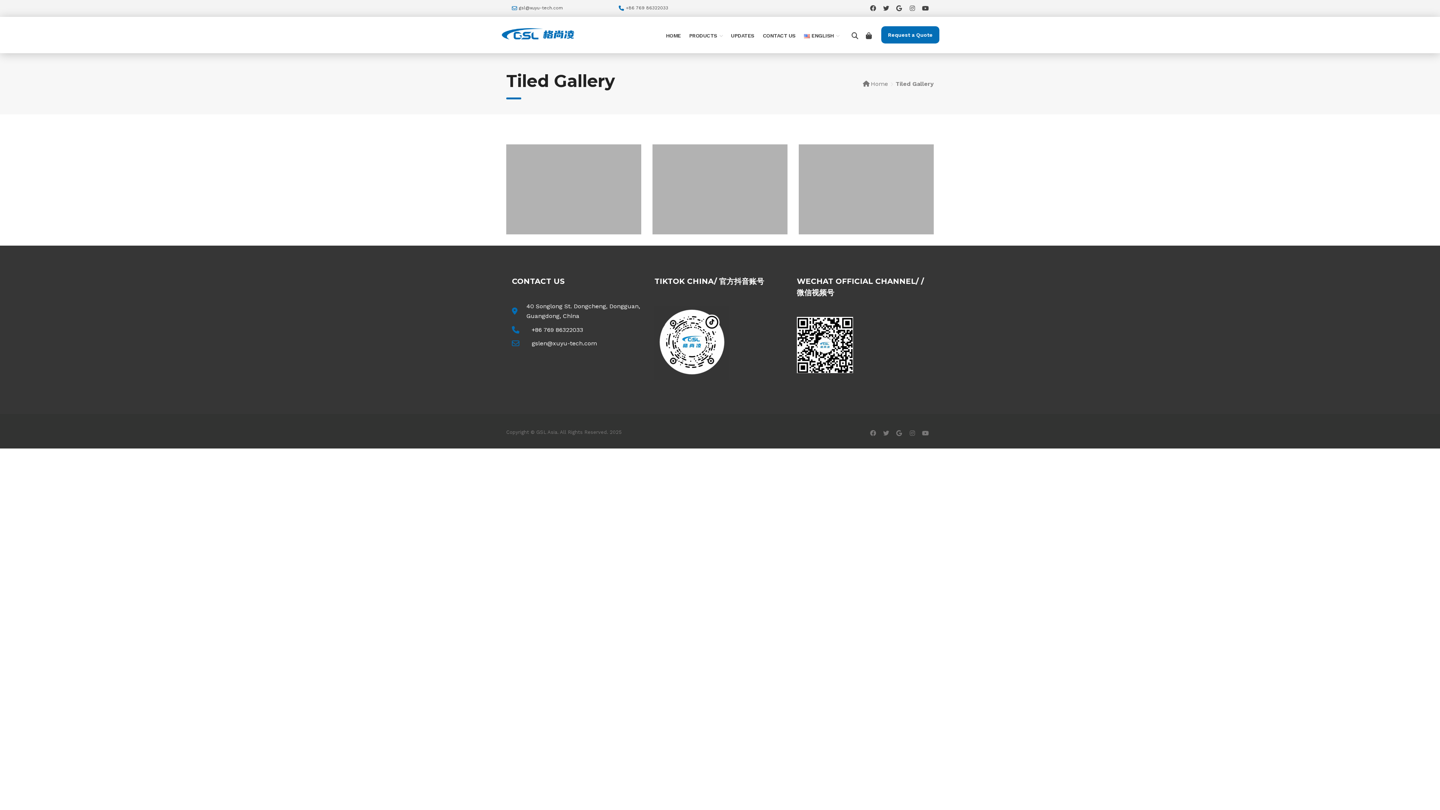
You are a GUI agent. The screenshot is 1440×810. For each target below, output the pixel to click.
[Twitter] (886, 8)
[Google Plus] (899, 8)
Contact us (779, 36)
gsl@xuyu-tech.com (541, 7)
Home (673, 36)
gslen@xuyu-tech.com (564, 343)
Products (703, 36)
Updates (742, 36)
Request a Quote (910, 35)
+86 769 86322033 (557, 329)
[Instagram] (912, 8)
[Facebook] (873, 8)
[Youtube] (925, 8)
